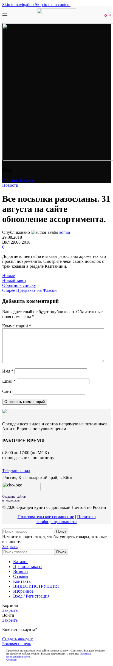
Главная (9, 180)
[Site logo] (56, 23)
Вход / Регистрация (31, 596)
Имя (7, 371)
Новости (26, 180)
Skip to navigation (18, 4)
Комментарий (16, 326)
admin (64, 232)
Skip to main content (52, 4)
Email (9, 381)
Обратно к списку (19, 285)
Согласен (11, 659)
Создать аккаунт (17, 638)
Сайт (7, 391)
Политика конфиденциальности (66, 519)
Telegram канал (16, 470)
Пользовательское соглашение (46, 516)
